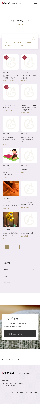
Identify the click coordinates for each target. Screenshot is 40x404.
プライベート (17, 42)
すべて (7, 42)
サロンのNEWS (29, 42)
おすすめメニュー (10, 46)
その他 (21, 46)
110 (26, 247)
